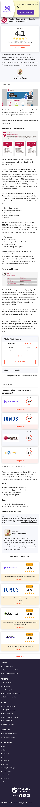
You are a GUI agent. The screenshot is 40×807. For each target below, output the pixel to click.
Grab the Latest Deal (25, 12)
